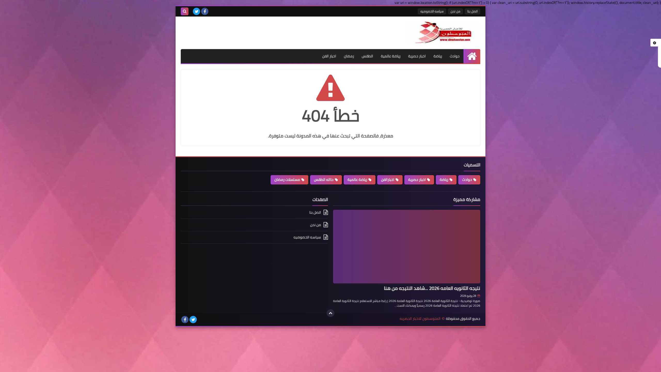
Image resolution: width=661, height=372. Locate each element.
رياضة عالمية (390, 56)
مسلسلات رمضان (287, 179)
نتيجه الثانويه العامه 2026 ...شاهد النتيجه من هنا (432, 288)
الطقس (367, 56)
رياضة (438, 56)
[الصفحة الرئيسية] (471, 56)
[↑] (330, 313)
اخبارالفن (387, 179)
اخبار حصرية (417, 56)
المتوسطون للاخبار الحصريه (420, 318)
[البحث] (184, 11)
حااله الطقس (324, 179)
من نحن (455, 11)
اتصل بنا (472, 11)
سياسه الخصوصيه (432, 11)
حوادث (455, 56)
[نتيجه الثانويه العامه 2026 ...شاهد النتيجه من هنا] (406, 246)
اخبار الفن (329, 56)
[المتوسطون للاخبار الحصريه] (442, 33)
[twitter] (196, 11)
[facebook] (204, 11)
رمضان (349, 56)
